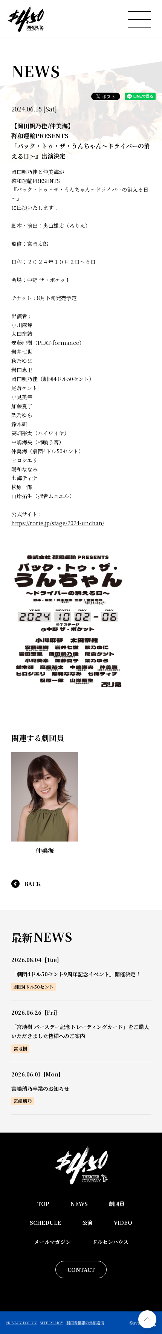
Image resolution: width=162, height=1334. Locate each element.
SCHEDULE (45, 1222)
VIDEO (123, 1222)
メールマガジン (52, 1242)
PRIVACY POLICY (21, 1322)
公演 (87, 1222)
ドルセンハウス (110, 1242)
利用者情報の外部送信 (85, 1322)
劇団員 (117, 1203)
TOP (43, 1203)
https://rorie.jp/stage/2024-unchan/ (57, 523)
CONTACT (81, 1269)
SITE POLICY (51, 1322)
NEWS (79, 1203)
